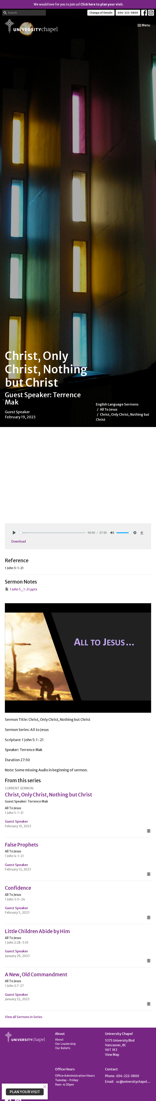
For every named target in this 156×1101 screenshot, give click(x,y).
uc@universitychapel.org (133, 1082)
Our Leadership (65, 1044)
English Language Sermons (117, 404)
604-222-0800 (128, 12)
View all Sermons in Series (23, 1017)
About (59, 1039)
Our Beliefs (62, 1048)
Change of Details (101, 12)
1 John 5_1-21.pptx (23, 589)
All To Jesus (108, 409)
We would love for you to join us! (79, 4)
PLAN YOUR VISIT (25, 1091)
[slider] (53, 533)
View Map (112, 1055)
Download (18, 541)
